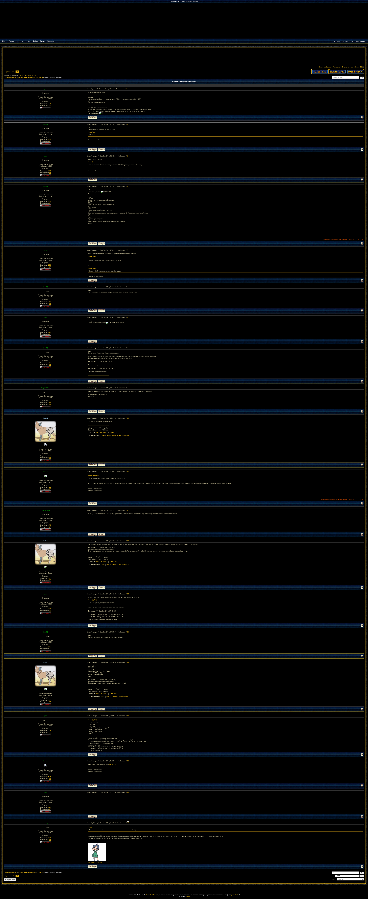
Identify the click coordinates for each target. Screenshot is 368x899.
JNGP (108, 435)
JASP (103, 435)
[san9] (45, 124)
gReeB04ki (234, 895)
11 (128, 471)
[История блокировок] (50, 105)
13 (128, 541)
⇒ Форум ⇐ (21, 41)
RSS (29, 41)
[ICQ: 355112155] (101, 149)
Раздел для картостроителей (26, 77)
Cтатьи (42, 41)
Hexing (45, 823)
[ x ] (4, 41)
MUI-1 (99, 432)
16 (128, 662)
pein (45, 89)
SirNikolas (27, 75)
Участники (336, 67)
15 (128, 632)
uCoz (188, 896)
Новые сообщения (325, 67)
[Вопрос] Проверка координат (53, 77)
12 (128, 510)
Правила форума (347, 67)
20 (128, 823)
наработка (112, 764)
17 (128, 716)
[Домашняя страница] (101, 411)
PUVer (21, 75)
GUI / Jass (40, 77)
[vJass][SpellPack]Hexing (95, 862)
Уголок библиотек (120, 435)
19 (128, 792)
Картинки (50, 41)
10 (128, 418)
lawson (45, 471)
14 (128, 594)
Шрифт (113, 432)
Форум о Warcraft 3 (11, 77)
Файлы (35, 41)
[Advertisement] (184, 56)
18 (128, 761)
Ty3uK (34, 75)
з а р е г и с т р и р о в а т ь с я (355, 41)
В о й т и (337, 41)
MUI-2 (105, 432)
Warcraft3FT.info (151, 895)
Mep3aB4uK (45, 388)
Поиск (356, 67)
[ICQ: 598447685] (101, 464)
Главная (11, 41)
